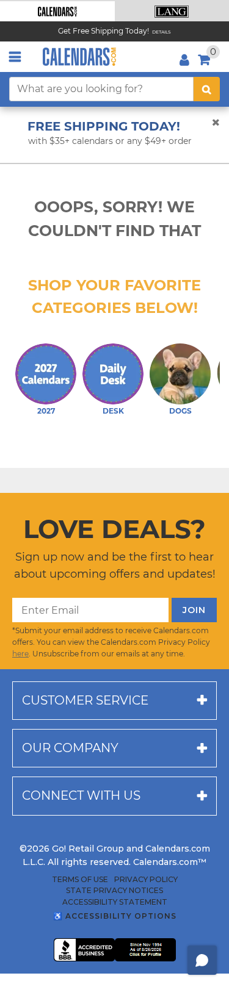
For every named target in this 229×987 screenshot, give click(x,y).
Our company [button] (70, 748)
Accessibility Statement (114, 902)
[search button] (207, 89)
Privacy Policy (146, 879)
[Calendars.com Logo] (79, 56)
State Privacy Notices (114, 890)
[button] (57, 11)
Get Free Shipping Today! (103, 30)
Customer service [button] (85, 700)
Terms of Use (80, 879)
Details (161, 32)
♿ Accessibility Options (114, 916)
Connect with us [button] (81, 795)
